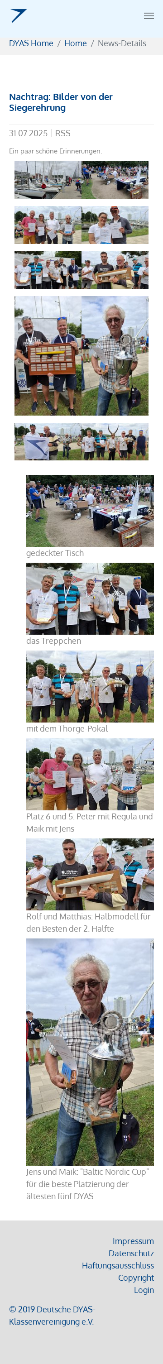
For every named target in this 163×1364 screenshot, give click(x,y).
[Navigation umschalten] (149, 16)
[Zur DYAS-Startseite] (18, 16)
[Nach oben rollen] (141, 1342)
